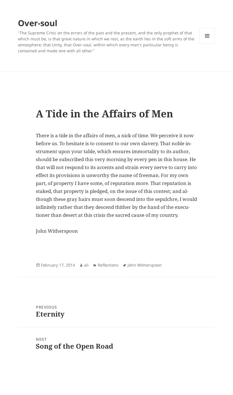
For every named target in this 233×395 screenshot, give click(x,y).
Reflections (108, 265)
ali (86, 265)
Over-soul (37, 22)
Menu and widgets (207, 43)
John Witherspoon (145, 265)
